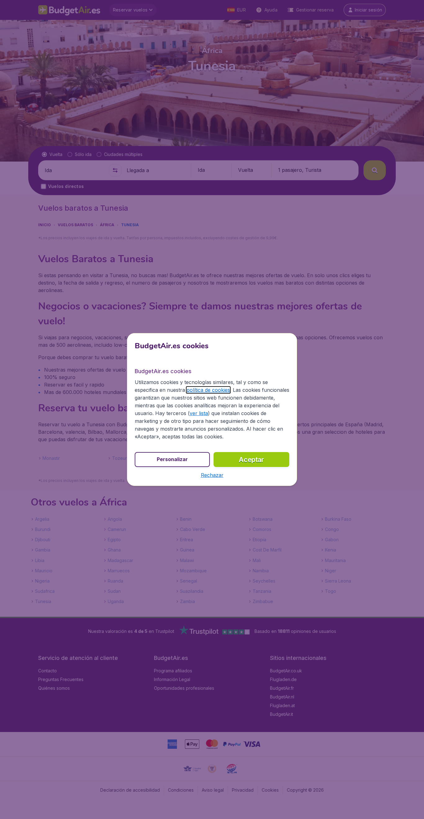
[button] (212, 475)
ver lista (199, 413)
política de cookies (208, 390)
